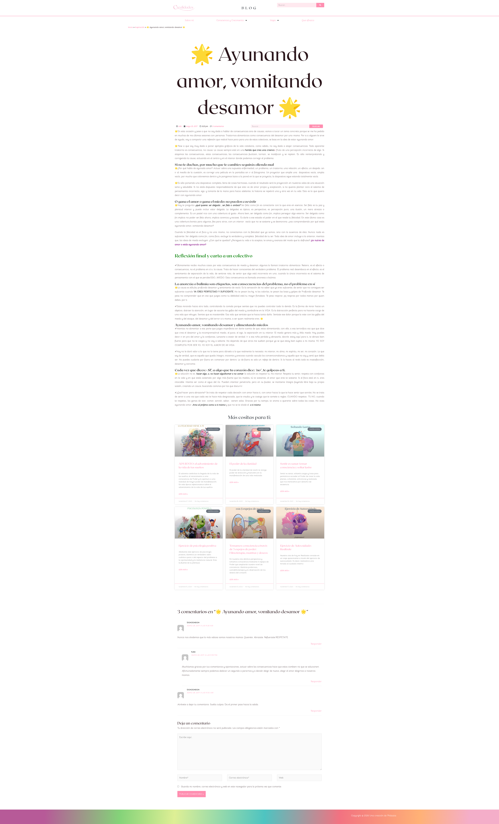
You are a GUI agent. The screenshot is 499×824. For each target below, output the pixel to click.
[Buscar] (320, 5)
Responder (316, 643)
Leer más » (183, 494)
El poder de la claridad (242, 463)
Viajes (273, 20)
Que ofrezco (308, 20)
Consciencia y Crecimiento (230, 20)
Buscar (316, 126)
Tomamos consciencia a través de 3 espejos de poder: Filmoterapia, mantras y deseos (248, 549)
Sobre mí (189, 20)
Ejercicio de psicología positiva (197, 545)
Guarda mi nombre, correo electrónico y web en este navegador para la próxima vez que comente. (231, 786)
